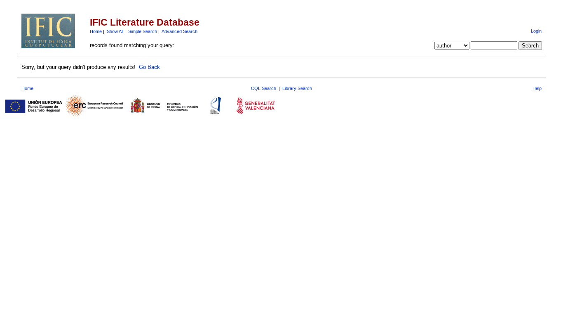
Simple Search (142, 31)
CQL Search (263, 88)
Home (96, 31)
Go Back (149, 67)
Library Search (297, 88)
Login (536, 30)
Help (537, 88)
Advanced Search (179, 31)
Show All (115, 31)
